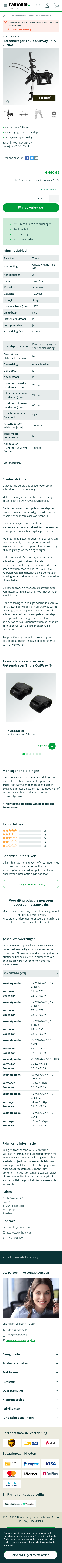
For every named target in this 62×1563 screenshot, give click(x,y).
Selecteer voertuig (21, 29)
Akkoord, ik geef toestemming (30, 1555)
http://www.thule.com (19, 1232)
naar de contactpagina (20, 1340)
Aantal (41, 198)
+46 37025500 (14, 1237)
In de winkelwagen (33, 207)
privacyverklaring (27, 1542)
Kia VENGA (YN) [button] (15, 973)
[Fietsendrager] (6, 15)
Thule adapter (15, 730)
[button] (47, 6)
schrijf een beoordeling (31, 884)
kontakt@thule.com (18, 1227)
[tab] (8, 115)
